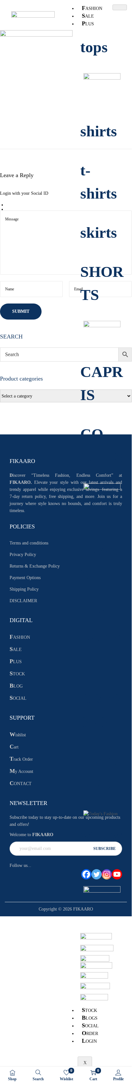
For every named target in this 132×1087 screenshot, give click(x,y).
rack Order (21, 759)
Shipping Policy (24, 589)
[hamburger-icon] (120, 7)
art (14, 747)
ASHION (92, 8)
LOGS (89, 1017)
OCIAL (90, 1025)
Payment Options (25, 577)
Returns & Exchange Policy (35, 566)
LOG (16, 686)
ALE (88, 16)
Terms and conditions (29, 543)
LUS (88, 23)
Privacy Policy (23, 554)
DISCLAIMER (23, 600)
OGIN (89, 1041)
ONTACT (21, 783)
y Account (21, 771)
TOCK (89, 1010)
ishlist (18, 734)
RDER (90, 1033)
